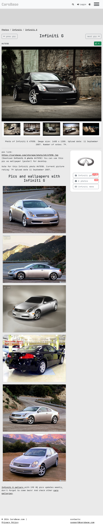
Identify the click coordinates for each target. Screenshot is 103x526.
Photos (5, 29)
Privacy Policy (10, 522)
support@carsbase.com (82, 522)
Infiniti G (31, 29)
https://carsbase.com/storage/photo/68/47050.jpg (30, 155)
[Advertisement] (51, 17)
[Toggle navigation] (96, 4)
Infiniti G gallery (13, 487)
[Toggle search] (72, 4)
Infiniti (17, 29)
